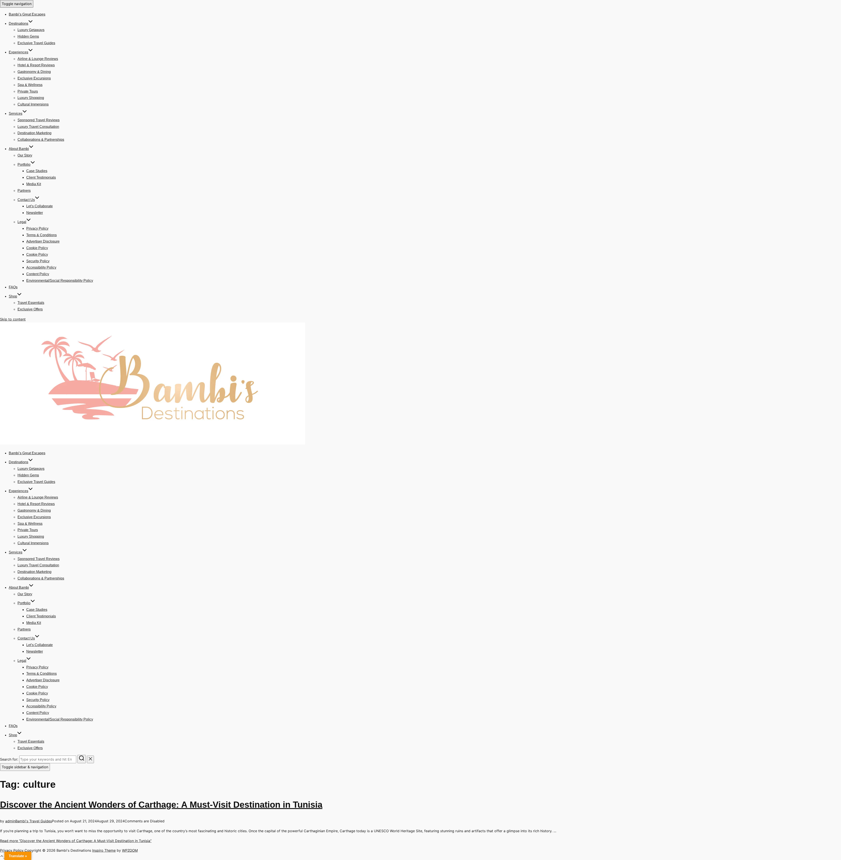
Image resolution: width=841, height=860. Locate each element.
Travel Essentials (31, 303)
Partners (24, 190)
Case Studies (36, 171)
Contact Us (26, 200)
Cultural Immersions (33, 104)
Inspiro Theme (104, 850)
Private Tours (28, 91)
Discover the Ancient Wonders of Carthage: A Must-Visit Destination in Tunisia (161, 804)
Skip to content (13, 319)
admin (10, 821)
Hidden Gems (28, 36)
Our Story (25, 155)
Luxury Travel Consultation (38, 127)
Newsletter (34, 213)
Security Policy (37, 261)
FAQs (13, 287)
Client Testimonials (41, 177)
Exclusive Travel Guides (36, 43)
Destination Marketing (34, 133)
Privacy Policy (37, 228)
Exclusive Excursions (34, 78)
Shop (13, 296)
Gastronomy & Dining (34, 72)
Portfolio (24, 164)
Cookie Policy (37, 248)
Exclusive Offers (30, 309)
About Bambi (19, 149)
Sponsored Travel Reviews (39, 120)
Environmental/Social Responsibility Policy (59, 280)
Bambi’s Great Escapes (27, 14)
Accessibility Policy (41, 267)
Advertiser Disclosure (43, 241)
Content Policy (37, 274)
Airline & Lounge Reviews (38, 59)
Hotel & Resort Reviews (36, 65)
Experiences (18, 52)
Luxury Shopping (31, 98)
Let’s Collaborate (39, 206)
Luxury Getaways (31, 30)
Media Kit (33, 184)
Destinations (18, 23)
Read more (76, 841)
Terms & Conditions (41, 235)
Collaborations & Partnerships (41, 139)
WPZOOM (130, 850)
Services (15, 113)
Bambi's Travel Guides (33, 821)
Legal (22, 222)
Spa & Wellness (30, 85)
